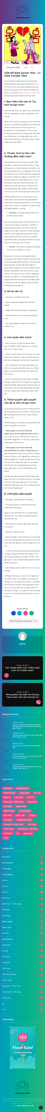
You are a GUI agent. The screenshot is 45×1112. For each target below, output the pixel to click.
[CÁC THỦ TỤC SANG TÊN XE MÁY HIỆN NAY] (6, 746)
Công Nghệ (24, 793)
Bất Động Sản (22, 788)
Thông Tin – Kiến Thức (11, 986)
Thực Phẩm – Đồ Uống (11, 992)
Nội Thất (7, 815)
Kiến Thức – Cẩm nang (11, 904)
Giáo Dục (19, 797)
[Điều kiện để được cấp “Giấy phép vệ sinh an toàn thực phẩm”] (6, 757)
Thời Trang (8, 829)
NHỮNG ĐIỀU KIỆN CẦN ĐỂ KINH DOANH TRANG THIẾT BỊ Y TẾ (27, 767)
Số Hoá (32, 815)
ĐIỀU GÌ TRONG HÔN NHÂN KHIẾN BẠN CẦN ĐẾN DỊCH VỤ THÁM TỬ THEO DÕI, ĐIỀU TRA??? (27, 726)
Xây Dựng (28, 833)
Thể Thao (32, 824)
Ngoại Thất (21, 806)
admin (22, 644)
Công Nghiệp (9, 793)
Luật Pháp (32, 802)
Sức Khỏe (8, 820)
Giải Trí (31, 797)
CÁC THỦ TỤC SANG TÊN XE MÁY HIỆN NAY (26, 746)
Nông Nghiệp (24, 811)
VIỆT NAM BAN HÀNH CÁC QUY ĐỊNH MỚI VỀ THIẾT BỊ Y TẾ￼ (27, 736)
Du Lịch (37, 793)
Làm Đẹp (8, 806)
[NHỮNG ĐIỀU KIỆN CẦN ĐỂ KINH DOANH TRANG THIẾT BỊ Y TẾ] (6, 767)
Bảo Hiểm (8, 788)
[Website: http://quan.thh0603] (22, 649)
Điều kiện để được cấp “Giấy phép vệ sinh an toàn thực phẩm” (27, 757)
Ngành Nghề (9, 811)
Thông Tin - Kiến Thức (13, 824)
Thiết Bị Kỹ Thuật (24, 820)
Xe (18, 833)
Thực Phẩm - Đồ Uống (27, 829)
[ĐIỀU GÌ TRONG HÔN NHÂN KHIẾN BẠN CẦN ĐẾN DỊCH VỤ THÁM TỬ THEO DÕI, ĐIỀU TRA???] (6, 725)
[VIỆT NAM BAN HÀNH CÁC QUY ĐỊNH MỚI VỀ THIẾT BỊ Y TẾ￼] (6, 736)
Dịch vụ (7, 797)
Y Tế (6, 838)
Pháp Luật (20, 815)
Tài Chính (8, 833)
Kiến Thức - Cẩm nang (13, 802)
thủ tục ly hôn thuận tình (29, 93)
